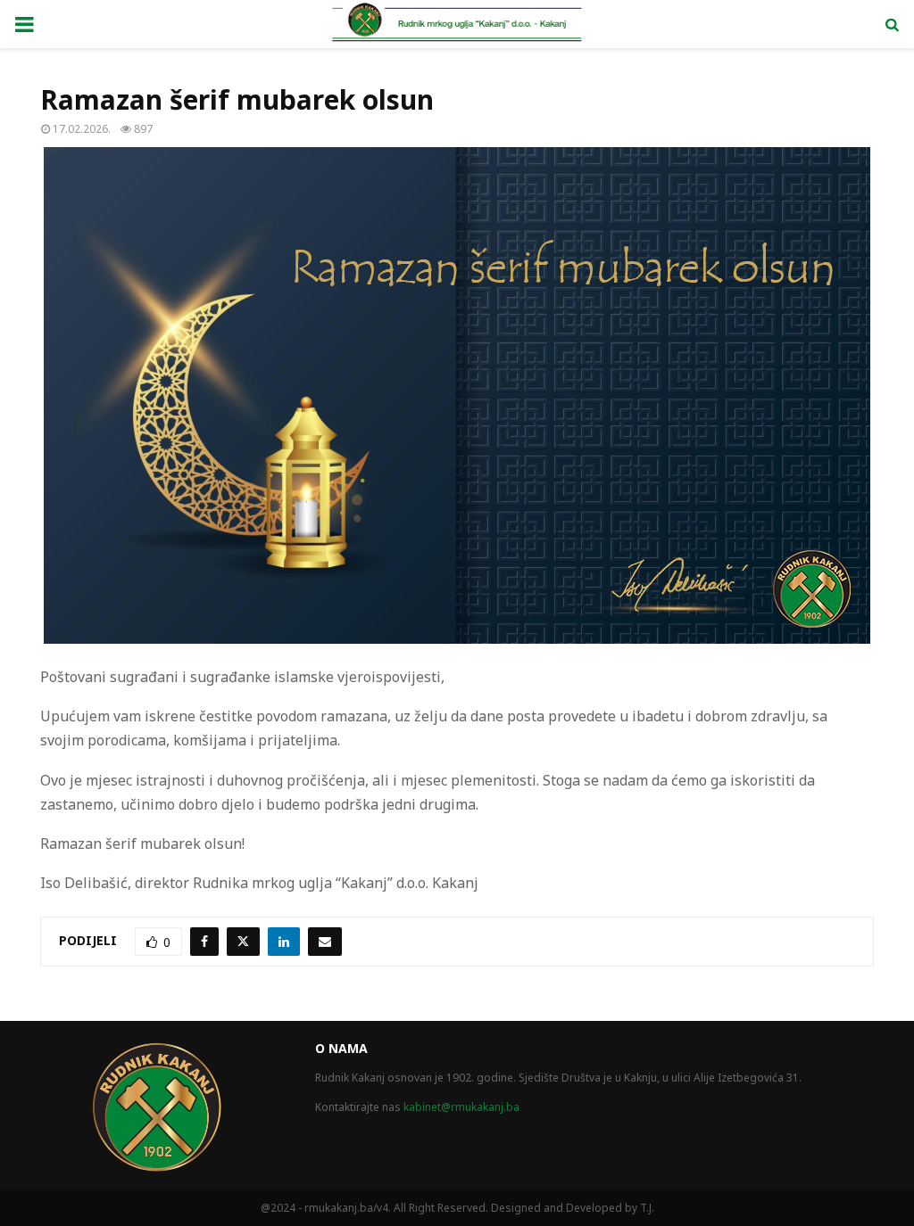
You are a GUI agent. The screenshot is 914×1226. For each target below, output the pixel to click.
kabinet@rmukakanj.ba (461, 1107)
